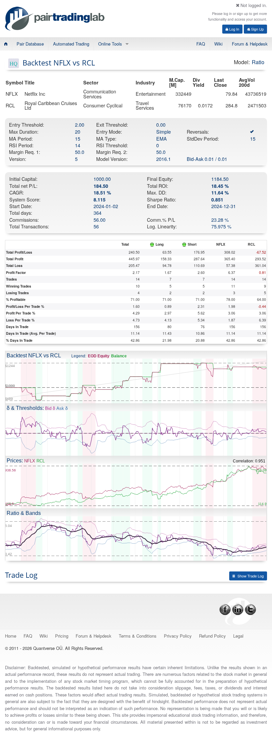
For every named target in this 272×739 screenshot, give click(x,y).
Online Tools (110, 44)
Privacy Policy (178, 636)
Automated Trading (71, 44)
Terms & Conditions (138, 636)
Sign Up (257, 29)
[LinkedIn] (237, 609)
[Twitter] (250, 609)
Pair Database (30, 44)
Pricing (61, 636)
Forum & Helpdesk (250, 44)
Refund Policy (212, 636)
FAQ (200, 44)
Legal (238, 636)
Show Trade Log (251, 575)
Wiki (218, 44)
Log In (233, 29)
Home (10, 636)
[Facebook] (225, 609)
